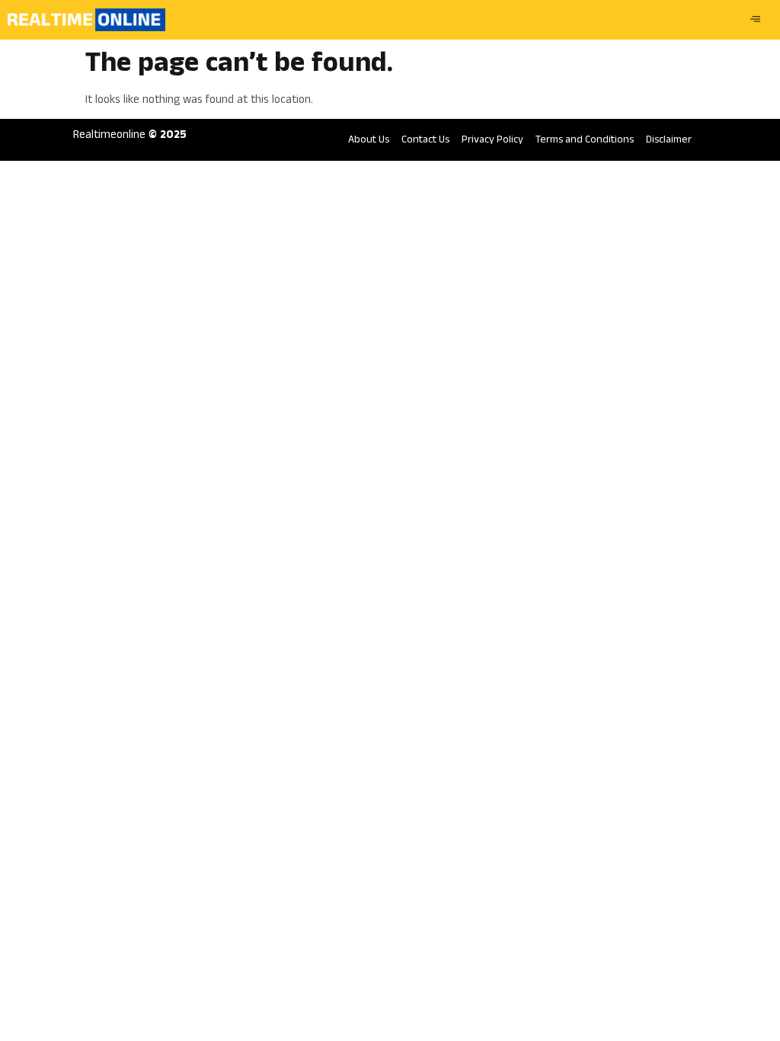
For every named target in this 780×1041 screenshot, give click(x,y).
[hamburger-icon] (755, 20)
